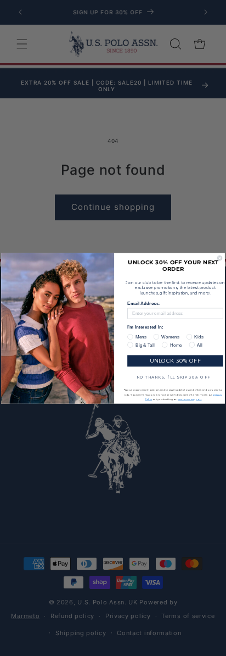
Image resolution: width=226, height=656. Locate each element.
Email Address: (143, 303)
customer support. (190, 398)
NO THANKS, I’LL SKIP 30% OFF (173, 376)
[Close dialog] (219, 257)
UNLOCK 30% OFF (175, 361)
